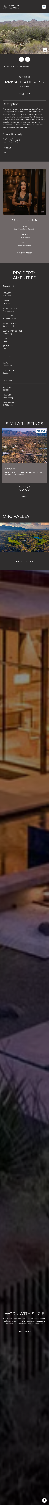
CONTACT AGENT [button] (24, 253)
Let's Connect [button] (24, 1332)
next (27, 59)
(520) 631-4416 (24, 237)
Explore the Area (24, 562)
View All (25, 496)
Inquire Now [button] (24, 94)
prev (21, 59)
